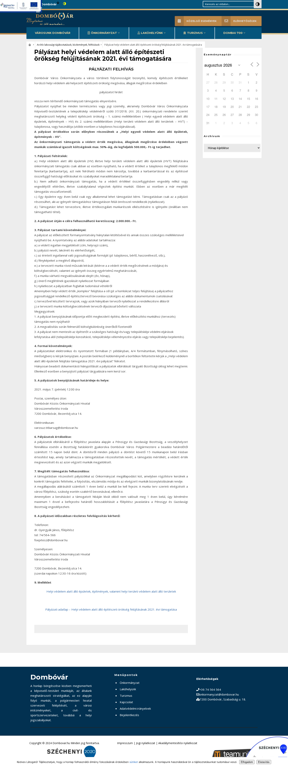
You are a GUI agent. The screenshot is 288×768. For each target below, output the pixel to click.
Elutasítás (264, 762)
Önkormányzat (104, 33)
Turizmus (195, 33)
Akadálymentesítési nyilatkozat (177, 743)
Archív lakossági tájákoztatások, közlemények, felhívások (68, 44)
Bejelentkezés (129, 715)
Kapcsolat (126, 702)
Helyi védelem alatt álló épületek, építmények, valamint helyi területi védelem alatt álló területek (111, 591)
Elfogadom (247, 762)
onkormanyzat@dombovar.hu (219, 694)
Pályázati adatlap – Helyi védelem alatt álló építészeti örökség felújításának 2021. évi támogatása (111, 609)
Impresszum (125, 743)
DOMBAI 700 (233, 33)
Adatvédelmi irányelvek (135, 708)
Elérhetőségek (244, 21)
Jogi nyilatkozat (145, 743)
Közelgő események (201, 21)
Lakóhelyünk (152, 33)
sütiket (134, 761)
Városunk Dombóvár (52, 33)
